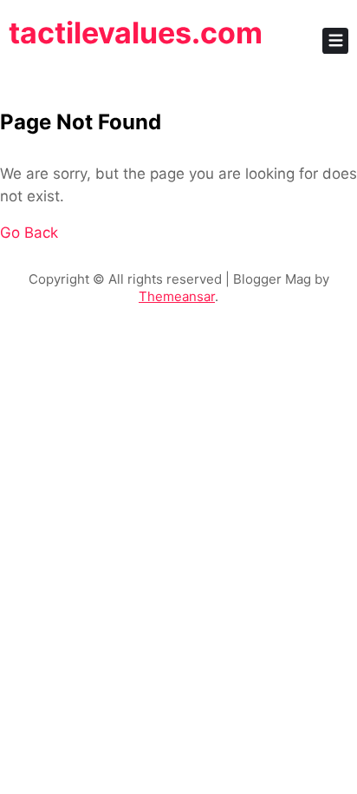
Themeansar (177, 296)
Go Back (29, 232)
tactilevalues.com (136, 32)
